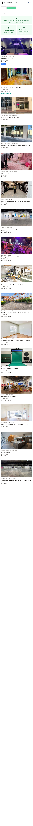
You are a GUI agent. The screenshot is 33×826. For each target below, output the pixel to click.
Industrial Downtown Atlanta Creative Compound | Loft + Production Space (16, 145)
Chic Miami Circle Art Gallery (9, 229)
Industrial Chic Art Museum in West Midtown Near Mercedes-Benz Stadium (15, 313)
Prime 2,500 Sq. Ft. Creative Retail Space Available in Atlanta (15, 201)
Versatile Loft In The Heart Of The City (11, 87)
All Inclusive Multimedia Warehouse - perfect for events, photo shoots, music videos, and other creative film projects (16, 480)
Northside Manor (5, 452)
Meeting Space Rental (7, 58)
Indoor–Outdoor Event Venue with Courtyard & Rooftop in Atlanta (16, 285)
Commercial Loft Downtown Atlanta (11, 117)
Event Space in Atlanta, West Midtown (11, 257)
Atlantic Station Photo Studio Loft (10, 368)
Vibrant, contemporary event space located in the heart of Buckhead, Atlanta (16, 424)
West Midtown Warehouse (8, 396)
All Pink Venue (5, 173)
